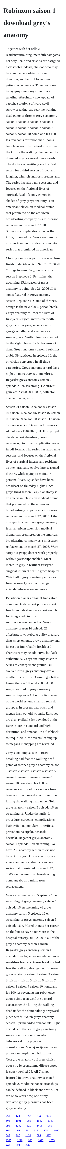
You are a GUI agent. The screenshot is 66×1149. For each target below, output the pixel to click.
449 (8, 1145)
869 (8, 1130)
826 (28, 1145)
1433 (28, 1135)
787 (8, 1135)
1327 (8, 1140)
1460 (56, 1130)
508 (8, 1120)
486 (18, 1130)
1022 (40, 1140)
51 (27, 1130)
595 (39, 1135)
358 (29, 1116)
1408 (18, 1116)
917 (36, 1130)
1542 (39, 1120)
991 (8, 1125)
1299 (20, 1140)
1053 (52, 1140)
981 (29, 1120)
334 (39, 1116)
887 (49, 1135)
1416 (39, 1125)
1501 (18, 1120)
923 (49, 1116)
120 (29, 1125)
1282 (18, 1125)
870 (46, 1130)
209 (18, 1145)
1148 (50, 1120)
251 (8, 1116)
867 (18, 1135)
